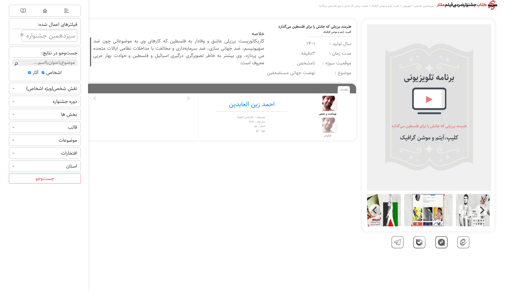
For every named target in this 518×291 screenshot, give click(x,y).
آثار (35, 72)
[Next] (482, 210)
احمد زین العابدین (252, 104)
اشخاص (54, 72)
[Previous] (375, 210)
